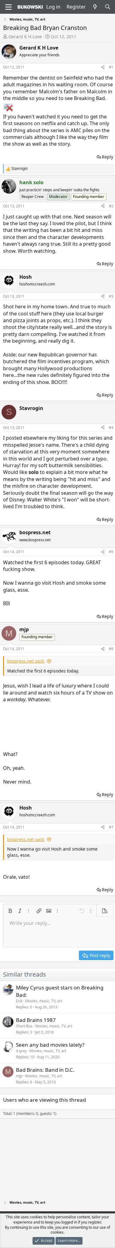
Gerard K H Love (25, 36)
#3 (111, 296)
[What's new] (95, 7)
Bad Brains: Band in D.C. (45, 1069)
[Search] (107, 7)
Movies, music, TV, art (43, 1001)
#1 (111, 67)
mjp (19, 1075)
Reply (107, 157)
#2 (111, 206)
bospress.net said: (26, 661)
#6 (111, 648)
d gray (21, 1050)
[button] (10, 911)
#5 (111, 551)
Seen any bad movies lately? (50, 1044)
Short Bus (24, 1026)
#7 (111, 827)
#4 (111, 427)
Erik (19, 1001)
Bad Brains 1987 (36, 1019)
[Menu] (8, 7)
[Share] (103, 67)
